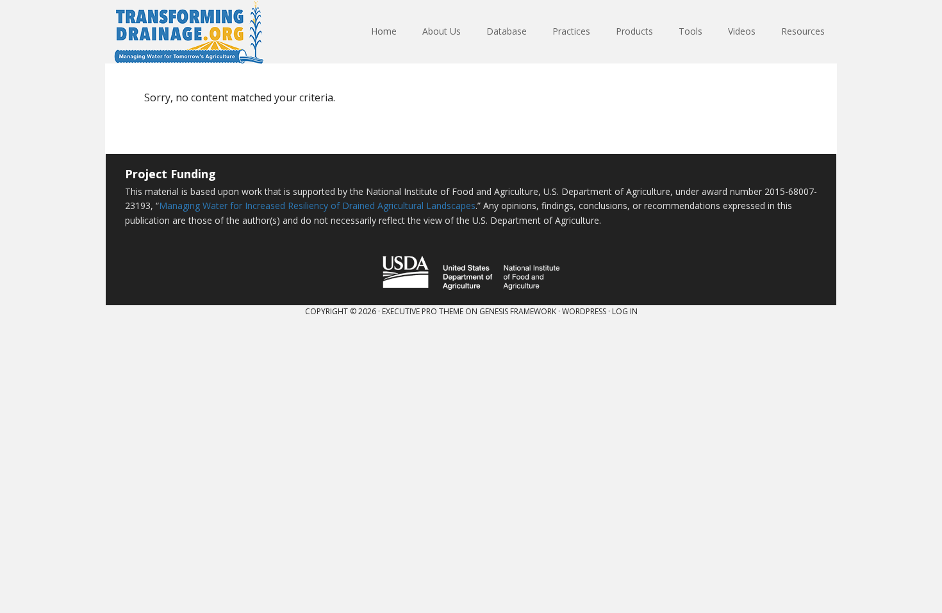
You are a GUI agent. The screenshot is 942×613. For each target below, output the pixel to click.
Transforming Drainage (189, 32)
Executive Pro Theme (422, 311)
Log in (625, 311)
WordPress (584, 311)
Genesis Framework (517, 311)
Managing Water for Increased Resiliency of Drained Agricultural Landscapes (317, 205)
